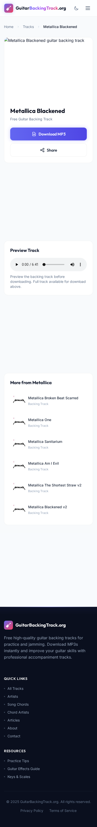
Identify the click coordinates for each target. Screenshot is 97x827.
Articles (13, 720)
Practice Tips (18, 761)
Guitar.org (41, 8)
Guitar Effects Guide (23, 769)
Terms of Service (63, 810)
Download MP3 (52, 134)
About (12, 728)
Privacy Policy (31, 810)
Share (52, 150)
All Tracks (15, 688)
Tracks (28, 27)
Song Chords (18, 704)
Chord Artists (18, 712)
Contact (13, 736)
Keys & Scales (18, 776)
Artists (12, 696)
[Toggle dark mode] (76, 8)
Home (8, 27)
